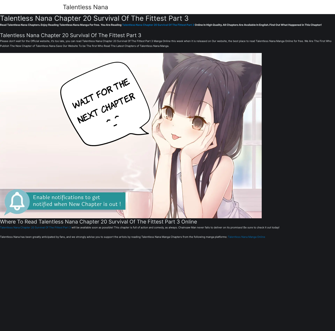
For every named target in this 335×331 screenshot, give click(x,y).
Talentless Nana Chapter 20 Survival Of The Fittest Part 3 (158, 24)
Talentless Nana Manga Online (246, 236)
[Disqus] (167, 287)
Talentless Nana (85, 7)
